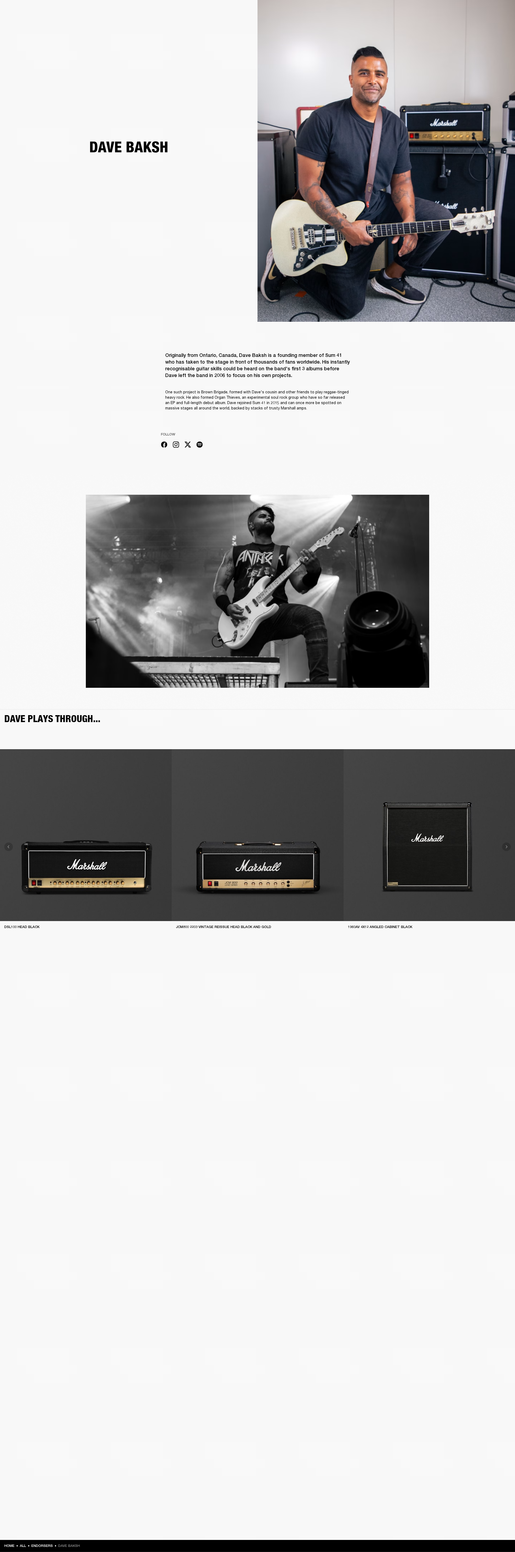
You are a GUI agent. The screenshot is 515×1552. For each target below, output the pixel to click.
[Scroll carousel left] (8, 846)
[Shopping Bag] (492, 24)
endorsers (42, 1546)
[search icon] (475, 24)
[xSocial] (188, 445)
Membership (440, 11)
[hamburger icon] (501, 24)
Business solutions (409, 11)
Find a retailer (465, 11)
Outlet (488, 11)
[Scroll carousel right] (506, 846)
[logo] (21, 21)
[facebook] (164, 445)
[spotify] (199, 445)
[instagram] (176, 445)
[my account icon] (484, 24)
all (23, 1546)
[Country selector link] (501, 11)
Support (460, 25)
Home (9, 1546)
